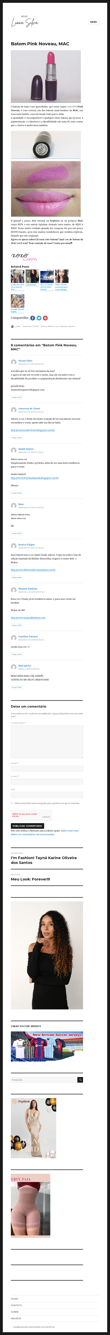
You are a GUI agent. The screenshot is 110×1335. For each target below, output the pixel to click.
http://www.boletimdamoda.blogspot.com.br (35, 478)
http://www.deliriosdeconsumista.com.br (33, 569)
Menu (93, 22)
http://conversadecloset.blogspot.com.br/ (33, 430)
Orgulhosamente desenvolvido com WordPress (34, 1327)
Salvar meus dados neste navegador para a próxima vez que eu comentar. (47, 803)
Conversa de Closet (29, 408)
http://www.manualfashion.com (28, 617)
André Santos (26, 449)
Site (13, 789)
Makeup (63, 326)
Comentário (18, 723)
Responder (17, 397)
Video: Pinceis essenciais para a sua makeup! (61, 287)
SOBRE (15, 1312)
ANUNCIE (16, 1318)
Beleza (51, 326)
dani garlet (24, 665)
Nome (15, 763)
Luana (17, 326)
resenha (71, 326)
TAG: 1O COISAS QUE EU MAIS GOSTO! (46, 287)
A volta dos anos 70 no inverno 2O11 (17, 287)
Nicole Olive (25, 360)
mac (57, 326)
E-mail (15, 776)
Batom (44, 326)
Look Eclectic (31, 285)
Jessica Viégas (26, 544)
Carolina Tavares (28, 636)
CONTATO (16, 1305)
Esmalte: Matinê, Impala (17, 310)
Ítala (21, 504)
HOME (14, 1299)
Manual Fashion (27, 588)
